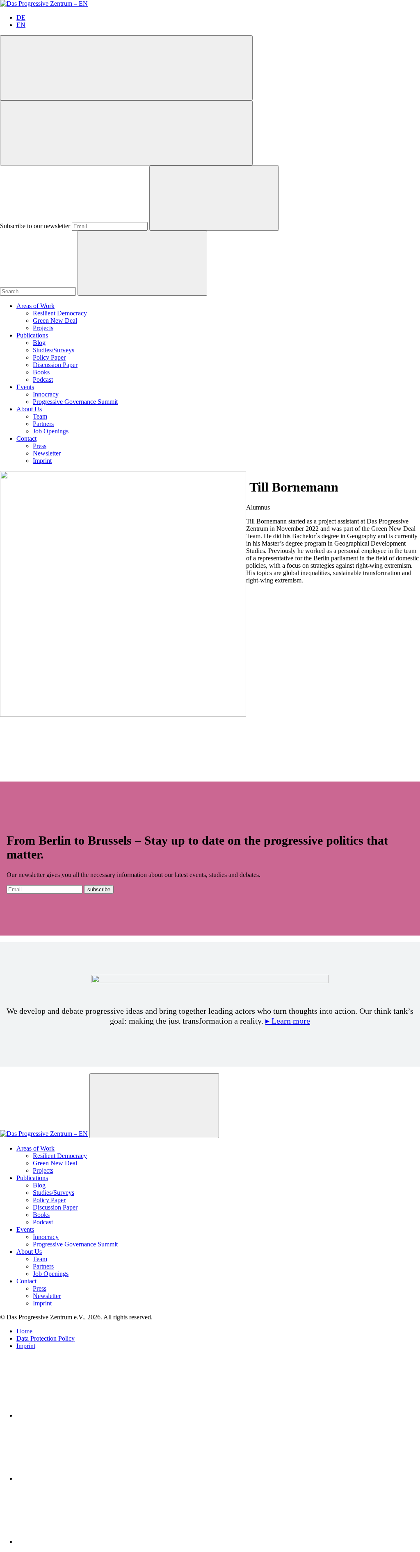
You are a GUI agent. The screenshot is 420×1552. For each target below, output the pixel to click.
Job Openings (50, 431)
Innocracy (46, 394)
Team (40, 416)
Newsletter (47, 453)
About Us (29, 409)
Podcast (43, 379)
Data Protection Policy (45, 1338)
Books (41, 372)
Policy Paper (49, 357)
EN (20, 24)
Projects (43, 327)
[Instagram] (77, 1541)
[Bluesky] (77, 1478)
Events (25, 386)
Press (39, 445)
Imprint (42, 460)
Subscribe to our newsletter (35, 225)
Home (24, 1331)
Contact (26, 438)
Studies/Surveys (53, 350)
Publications (32, 335)
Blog (39, 342)
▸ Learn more (287, 1020)
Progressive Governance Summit (75, 401)
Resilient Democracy (60, 313)
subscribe (98, 889)
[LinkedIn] (77, 1415)
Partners (43, 423)
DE (20, 17)
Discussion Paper (55, 364)
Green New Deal (55, 320)
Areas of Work (35, 305)
